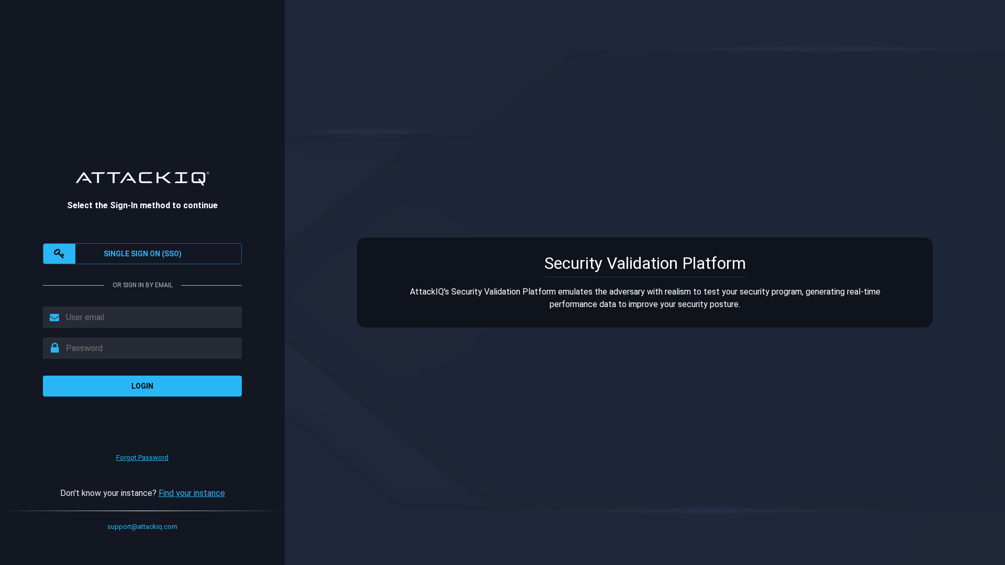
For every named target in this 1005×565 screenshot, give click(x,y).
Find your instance (192, 493)
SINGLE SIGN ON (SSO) (143, 254)
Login (142, 386)
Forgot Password (142, 457)
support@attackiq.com (142, 526)
